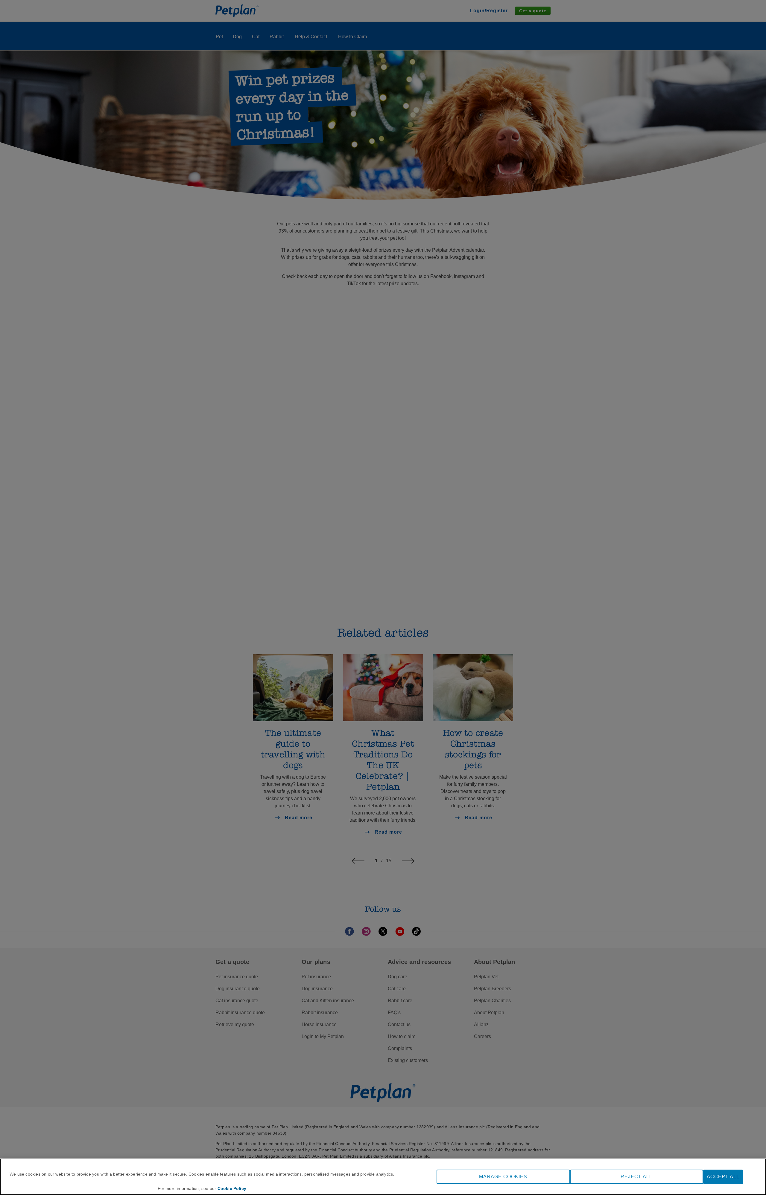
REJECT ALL (636, 1176)
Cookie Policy (232, 1188)
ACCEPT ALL (723, 1176)
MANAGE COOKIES (503, 1176)
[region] (383, 1177)
